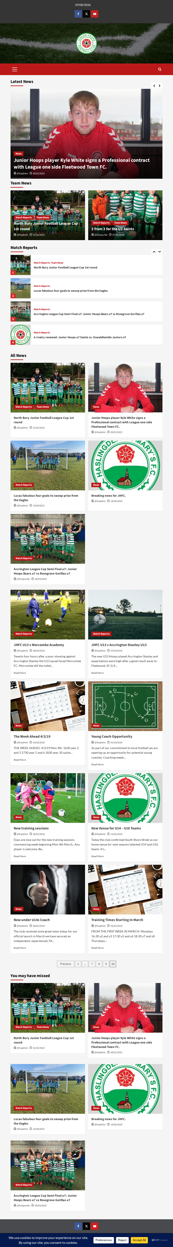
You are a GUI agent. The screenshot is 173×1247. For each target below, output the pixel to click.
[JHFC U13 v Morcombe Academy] (48, 614)
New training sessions (31, 828)
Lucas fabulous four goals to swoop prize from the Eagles (71, 284)
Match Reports (24, 217)
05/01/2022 (39, 173)
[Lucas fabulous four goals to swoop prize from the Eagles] (21, 281)
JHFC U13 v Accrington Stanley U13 (119, 645)
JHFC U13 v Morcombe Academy (39, 645)
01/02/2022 (39, 235)
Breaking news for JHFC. (108, 496)
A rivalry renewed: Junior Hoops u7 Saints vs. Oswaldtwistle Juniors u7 (80, 330)
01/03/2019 (116, 742)
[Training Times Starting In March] (125, 889)
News (19, 153)
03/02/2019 (116, 926)
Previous (65, 964)
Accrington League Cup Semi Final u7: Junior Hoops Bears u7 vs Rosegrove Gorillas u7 (89, 307)
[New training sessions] (48, 798)
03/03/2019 (39, 742)
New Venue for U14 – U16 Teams (116, 828)
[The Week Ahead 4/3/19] (48, 706)
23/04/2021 (39, 505)
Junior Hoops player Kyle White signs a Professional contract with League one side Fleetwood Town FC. (82, 163)
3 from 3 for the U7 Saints (112, 229)
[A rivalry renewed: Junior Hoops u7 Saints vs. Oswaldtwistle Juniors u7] (21, 328)
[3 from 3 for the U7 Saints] (125, 215)
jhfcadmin (22, 173)
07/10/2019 (118, 235)
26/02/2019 (39, 834)
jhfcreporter (101, 235)
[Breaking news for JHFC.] (125, 465)
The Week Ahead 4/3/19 (32, 736)
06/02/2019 (39, 926)
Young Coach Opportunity (111, 736)
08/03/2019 (39, 651)
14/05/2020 (116, 501)
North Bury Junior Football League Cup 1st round (65, 260)
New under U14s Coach (32, 920)
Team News (43, 217)
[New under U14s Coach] (48, 889)
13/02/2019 (116, 834)
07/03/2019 (116, 651)
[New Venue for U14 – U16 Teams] (125, 798)
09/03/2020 (41, 579)
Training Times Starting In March (117, 920)
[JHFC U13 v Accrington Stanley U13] (125, 614)
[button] (15, 68)
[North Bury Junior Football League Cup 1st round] (21, 258)
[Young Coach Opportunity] (125, 706)
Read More (20, 672)
